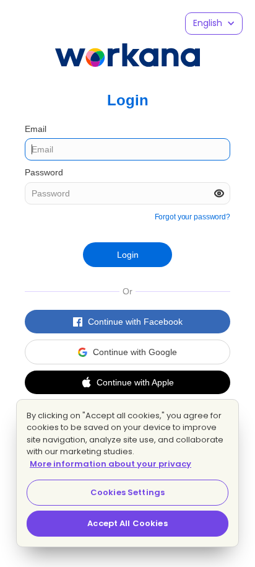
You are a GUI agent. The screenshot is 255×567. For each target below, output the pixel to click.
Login (128, 255)
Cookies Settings (127, 492)
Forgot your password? (192, 217)
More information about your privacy (110, 464)
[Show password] (219, 193)
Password (44, 172)
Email (35, 129)
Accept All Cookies (127, 523)
